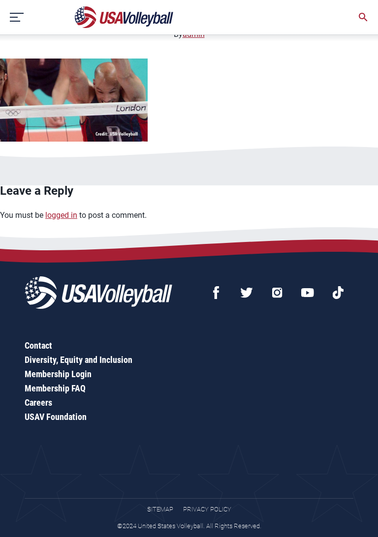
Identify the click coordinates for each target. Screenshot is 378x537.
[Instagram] (277, 292)
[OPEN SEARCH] (363, 17)
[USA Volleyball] (124, 17)
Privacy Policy (207, 509)
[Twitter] (246, 292)
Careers (38, 402)
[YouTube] (307, 292)
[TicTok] (338, 292)
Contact (38, 345)
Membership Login (58, 374)
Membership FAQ (55, 388)
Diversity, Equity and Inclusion (78, 360)
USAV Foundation (56, 417)
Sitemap (160, 509)
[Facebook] (216, 292)
